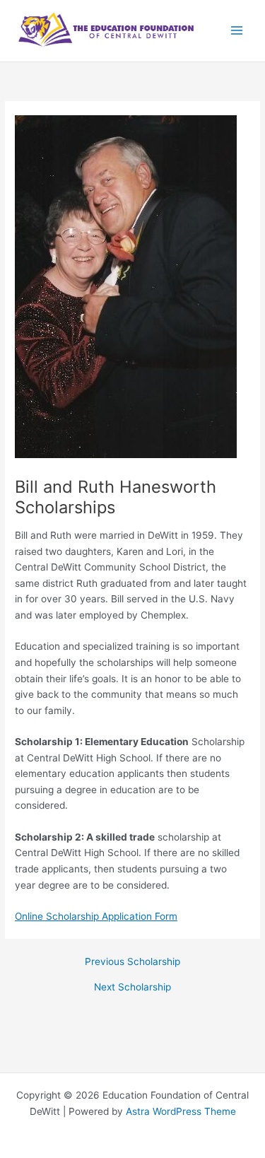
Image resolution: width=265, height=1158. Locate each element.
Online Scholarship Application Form (96, 916)
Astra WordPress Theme (181, 1111)
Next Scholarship (132, 988)
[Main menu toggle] (237, 30)
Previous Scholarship (132, 962)
